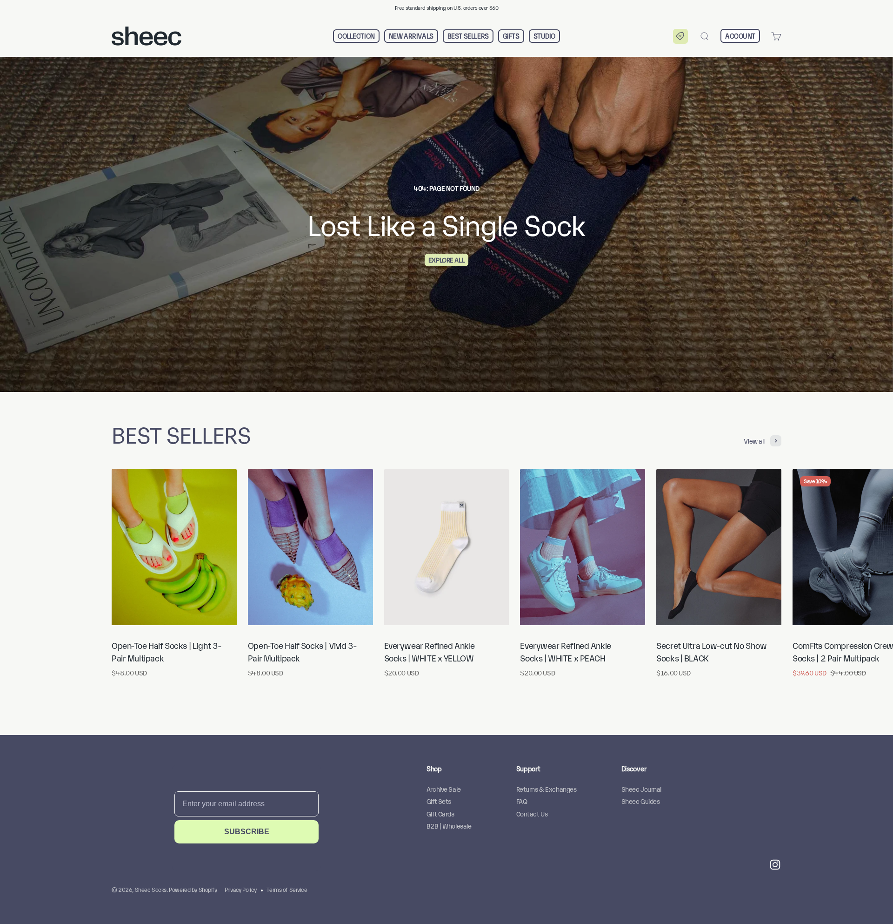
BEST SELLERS (468, 36)
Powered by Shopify (193, 889)
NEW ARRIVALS (411, 36)
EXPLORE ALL (446, 259)
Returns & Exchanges (546, 788)
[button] (680, 36)
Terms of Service (287, 889)
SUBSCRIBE (246, 832)
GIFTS (511, 36)
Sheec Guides (640, 800)
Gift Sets (439, 800)
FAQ (521, 800)
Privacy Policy (241, 889)
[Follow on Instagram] (775, 864)
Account (740, 35)
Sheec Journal (641, 788)
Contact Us (532, 813)
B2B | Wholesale (449, 825)
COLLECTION (356, 36)
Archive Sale (444, 788)
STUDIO (544, 36)
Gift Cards (440, 813)
